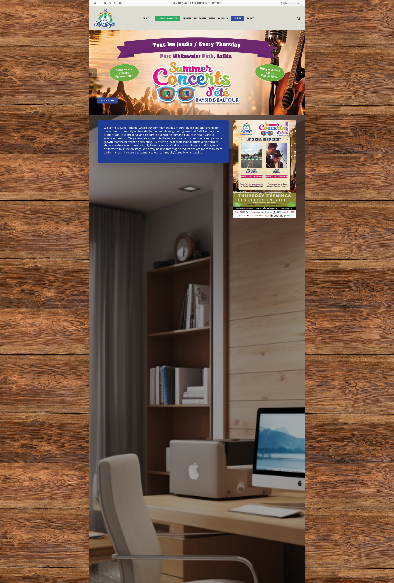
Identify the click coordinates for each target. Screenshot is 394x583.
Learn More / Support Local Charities (197, 100)
